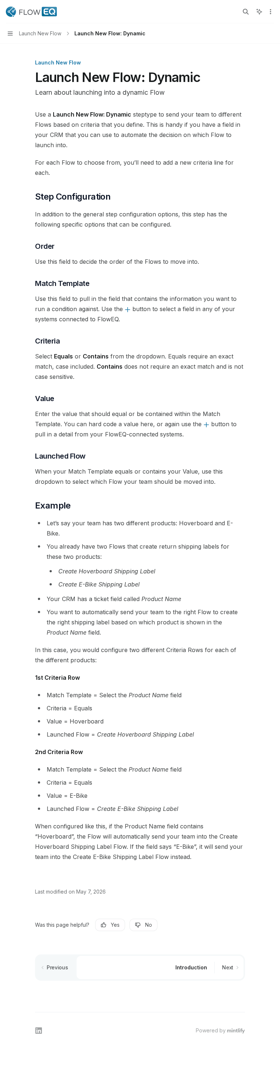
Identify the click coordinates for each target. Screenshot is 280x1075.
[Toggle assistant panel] (259, 11)
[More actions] (270, 12)
